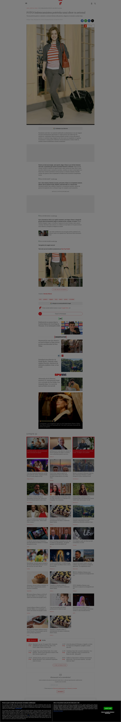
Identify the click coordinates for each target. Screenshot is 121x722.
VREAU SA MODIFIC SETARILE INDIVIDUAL (107, 712)
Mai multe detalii (19, 708)
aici (28, 715)
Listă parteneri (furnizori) (58, 711)
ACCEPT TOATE (108, 708)
